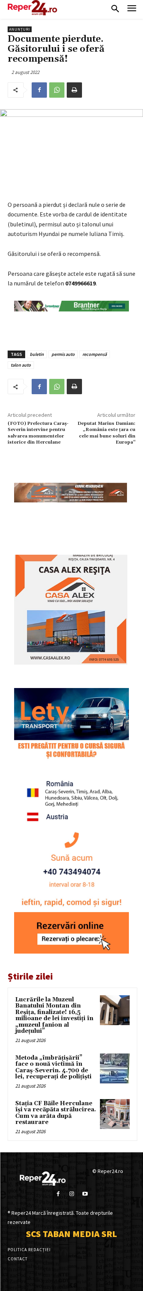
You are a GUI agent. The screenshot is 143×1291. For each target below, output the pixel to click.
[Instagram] (71, 1194)
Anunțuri (19, 29)
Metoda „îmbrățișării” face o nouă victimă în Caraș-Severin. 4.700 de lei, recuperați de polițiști (53, 1067)
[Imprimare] (74, 90)
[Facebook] (39, 90)
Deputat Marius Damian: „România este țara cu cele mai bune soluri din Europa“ (106, 433)
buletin (37, 354)
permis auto (63, 354)
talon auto (21, 365)
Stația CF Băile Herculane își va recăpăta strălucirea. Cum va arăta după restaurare (55, 1113)
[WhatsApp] (56, 90)
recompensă (94, 354)
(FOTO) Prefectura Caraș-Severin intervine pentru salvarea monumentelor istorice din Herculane (38, 433)
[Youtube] (85, 1194)
